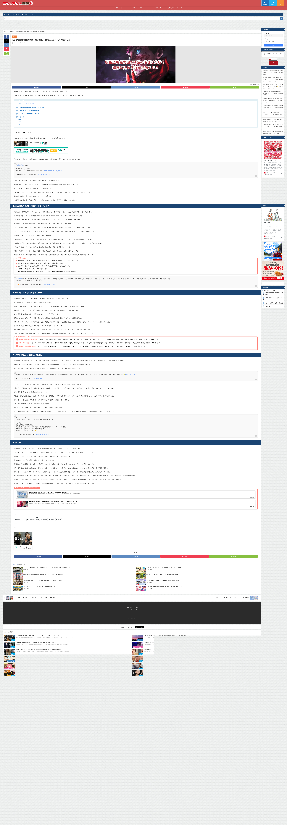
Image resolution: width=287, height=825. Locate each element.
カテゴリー (266, 39)
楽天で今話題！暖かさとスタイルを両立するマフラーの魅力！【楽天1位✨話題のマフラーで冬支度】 (273, 86)
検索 (273, 45)
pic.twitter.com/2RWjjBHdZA (53, 171)
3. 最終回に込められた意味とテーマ (28, 110)
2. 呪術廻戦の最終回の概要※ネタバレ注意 (30, 107)
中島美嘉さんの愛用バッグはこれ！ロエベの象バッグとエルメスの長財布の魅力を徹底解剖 (273, 72)
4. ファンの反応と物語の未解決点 (28, 114)
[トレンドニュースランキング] (273, 59)
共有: (20, 119)
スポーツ (128, 8)
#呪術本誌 (19, 279)
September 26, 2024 (39, 378)
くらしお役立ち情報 (169, 8)
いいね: (21, 122)
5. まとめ (20, 117)
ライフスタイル (180, 8)
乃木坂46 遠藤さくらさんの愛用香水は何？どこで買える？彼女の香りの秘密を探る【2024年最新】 (273, 79)
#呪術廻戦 (20, 165)
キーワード (266, 33)
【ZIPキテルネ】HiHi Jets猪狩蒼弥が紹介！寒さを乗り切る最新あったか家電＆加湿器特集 (273, 93)
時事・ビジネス (119, 8)
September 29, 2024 (44, 174)
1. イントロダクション (27, 103)
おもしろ (15, 36)
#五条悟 (134, 374)
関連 (20, 124)
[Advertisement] (273, 190)
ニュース (111, 8)
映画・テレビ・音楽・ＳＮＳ (140, 8)
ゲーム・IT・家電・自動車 (155, 8)
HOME (104, 8)
